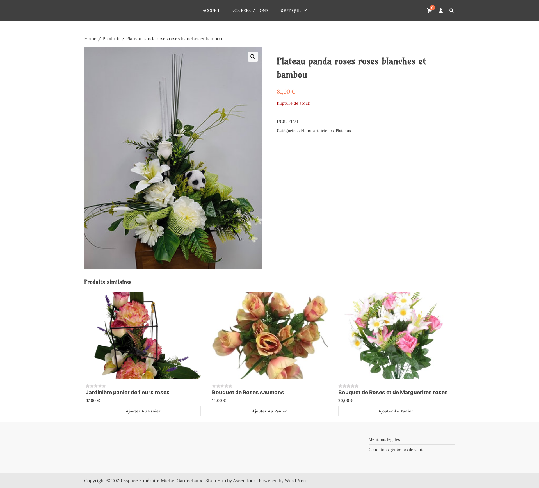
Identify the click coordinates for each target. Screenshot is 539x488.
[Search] (451, 10)
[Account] (441, 10)
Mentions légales (384, 439)
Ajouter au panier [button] (143, 411)
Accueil (211, 10)
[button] (253, 57)
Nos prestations (249, 10)
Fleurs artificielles (317, 130)
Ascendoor (244, 480)
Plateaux (343, 130)
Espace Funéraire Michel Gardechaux (162, 480)
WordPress (296, 480)
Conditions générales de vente (397, 449)
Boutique (290, 10)
